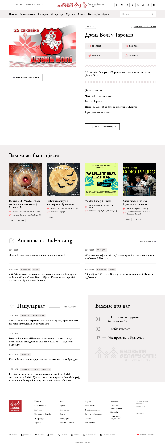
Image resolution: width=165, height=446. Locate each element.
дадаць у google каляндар (104, 127)
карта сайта (139, 413)
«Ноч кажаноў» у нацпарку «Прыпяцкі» (61, 202)
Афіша (105, 14)
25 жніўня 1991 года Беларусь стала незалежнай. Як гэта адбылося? (119, 275)
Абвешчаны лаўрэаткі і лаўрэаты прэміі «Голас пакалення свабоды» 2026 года (119, 256)
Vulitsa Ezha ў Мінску (98, 201)
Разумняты (90, 405)
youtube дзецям (91, 434)
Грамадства (101, 250)
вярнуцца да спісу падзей (27, 77)
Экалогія (114, 412)
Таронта (90, 27)
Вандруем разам (38, 315)
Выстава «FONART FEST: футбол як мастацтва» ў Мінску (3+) (24, 204)
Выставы (21, 220)
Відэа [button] (80, 14)
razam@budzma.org (109, 434)
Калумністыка (27, 14)
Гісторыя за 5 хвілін (42, 414)
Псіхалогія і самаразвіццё (116, 406)
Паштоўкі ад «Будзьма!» (115, 417)
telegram (41, 434)
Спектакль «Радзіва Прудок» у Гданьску (135, 202)
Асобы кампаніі (119, 328)
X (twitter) (64, 434)
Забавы (88, 418)
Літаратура (57, 14)
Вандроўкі (94, 14)
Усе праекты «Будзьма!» (126, 337)
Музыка (70, 14)
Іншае (50, 217)
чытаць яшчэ (146, 241)
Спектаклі (137, 219)
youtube (76, 434)
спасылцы (104, 112)
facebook (15, 434)
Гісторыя (43, 14)
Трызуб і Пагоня (67, 422)
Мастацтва (64, 409)
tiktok (52, 434)
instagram (27, 434)
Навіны (13, 14)
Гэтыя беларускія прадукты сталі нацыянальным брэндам (43, 359)
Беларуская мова (92, 409)
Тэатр (62, 414)
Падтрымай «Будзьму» (35, 5)
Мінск (12, 220)
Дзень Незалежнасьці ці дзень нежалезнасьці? (37, 255)
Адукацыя (114, 401)
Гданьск (127, 219)
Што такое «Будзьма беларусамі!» (123, 319)
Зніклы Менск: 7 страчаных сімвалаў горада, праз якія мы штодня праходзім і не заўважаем (43, 322)
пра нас (19, 5)
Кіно (62, 401)
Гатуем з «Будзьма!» (94, 414)
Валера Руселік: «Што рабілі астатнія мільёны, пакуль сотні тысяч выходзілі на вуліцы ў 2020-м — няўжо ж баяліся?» (41, 341)
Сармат (88, 401)
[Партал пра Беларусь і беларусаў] (79, 5)
